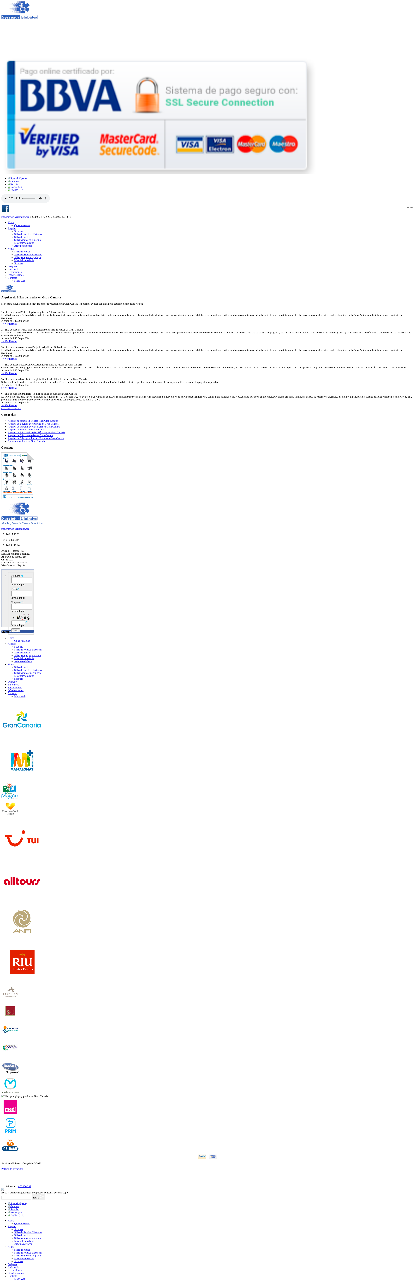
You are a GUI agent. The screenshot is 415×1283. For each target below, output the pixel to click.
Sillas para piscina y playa (27, 257)
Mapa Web (19, 280)
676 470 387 (24, 1186)
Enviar (36, 1198)
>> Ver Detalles (9, 323)
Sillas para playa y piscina (27, 240)
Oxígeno (12, 266)
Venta (11, 248)
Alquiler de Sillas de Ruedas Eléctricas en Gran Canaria (36, 432)
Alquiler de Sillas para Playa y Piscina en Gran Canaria (36, 438)
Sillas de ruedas (22, 237)
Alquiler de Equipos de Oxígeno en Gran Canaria (33, 423)
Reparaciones (15, 272)
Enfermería (13, 269)
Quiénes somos (22, 225)
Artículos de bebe (23, 245)
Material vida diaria (24, 242)
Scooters (18, 231)
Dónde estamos (16, 275)
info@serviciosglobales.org (15, 217)
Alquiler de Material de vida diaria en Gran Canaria (34, 426)
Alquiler (12, 228)
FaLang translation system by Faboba (11, 409)
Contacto (12, 277)
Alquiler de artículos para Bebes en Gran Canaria (33, 420)
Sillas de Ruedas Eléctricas (28, 234)
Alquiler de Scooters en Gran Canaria (27, 429)
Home (11, 222)
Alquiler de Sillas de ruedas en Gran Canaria (30, 435)
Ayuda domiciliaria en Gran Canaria (26, 441)
